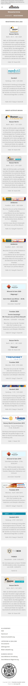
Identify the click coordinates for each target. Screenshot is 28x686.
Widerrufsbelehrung (7, 650)
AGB (2, 631)
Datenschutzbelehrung (8, 637)
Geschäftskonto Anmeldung (9, 656)
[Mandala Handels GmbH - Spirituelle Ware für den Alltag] (14, 7)
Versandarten (5, 644)
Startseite (8, 16)
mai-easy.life (17, 684)
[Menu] (2, 7)
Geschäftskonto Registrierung (10, 659)
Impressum (4, 634)
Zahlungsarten (5, 647)
